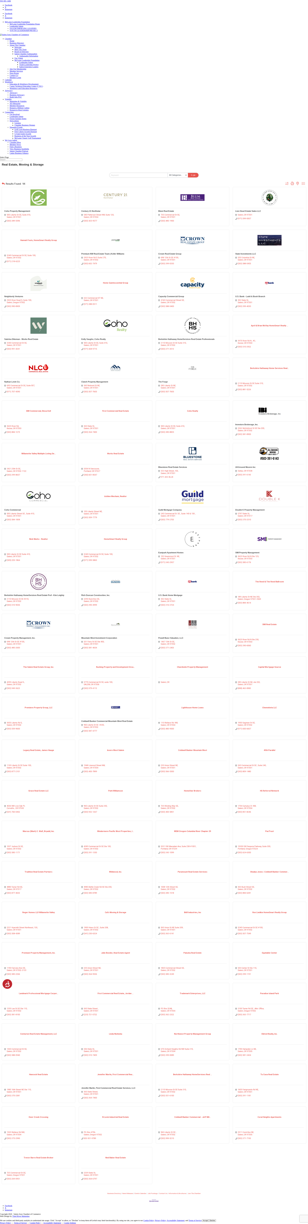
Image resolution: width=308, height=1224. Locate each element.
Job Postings (152, 1193)
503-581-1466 (5, 1)
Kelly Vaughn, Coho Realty (93, 339)
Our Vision (18, 58)
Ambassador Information (28, 56)
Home (12, 41)
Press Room (14, 73)
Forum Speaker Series (18, 119)
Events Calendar (140, 1193)
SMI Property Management (247, 553)
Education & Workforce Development (24, 84)
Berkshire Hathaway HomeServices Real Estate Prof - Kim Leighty (34, 595)
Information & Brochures (177, 1193)
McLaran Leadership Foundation (17, 22)
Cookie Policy (148, 1220)
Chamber (8, 39)
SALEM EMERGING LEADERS (23, 28)
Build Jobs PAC (16, 97)
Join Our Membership (18, 69)
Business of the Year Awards (25, 136)
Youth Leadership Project (28, 65)
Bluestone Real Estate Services (172, 467)
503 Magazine (15, 104)
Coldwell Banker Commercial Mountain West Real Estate (107, 721)
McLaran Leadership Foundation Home (25, 24)
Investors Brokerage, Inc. (246, 425)
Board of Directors (21, 52)
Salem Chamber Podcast (19, 151)
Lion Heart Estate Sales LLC (248, 211)
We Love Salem (11, 140)
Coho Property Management (17, 211)
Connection (9, 112)
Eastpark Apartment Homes (170, 553)
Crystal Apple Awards (22, 134)
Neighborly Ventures (13, 296)
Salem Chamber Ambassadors (25, 54)
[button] (3, 184)
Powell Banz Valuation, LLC (170, 638)
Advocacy (9, 91)
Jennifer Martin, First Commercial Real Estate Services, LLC (108, 1088)
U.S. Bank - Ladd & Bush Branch (250, 296)
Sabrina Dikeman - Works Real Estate (21, 339)
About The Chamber (17, 45)
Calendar (8, 80)
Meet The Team (20, 49)
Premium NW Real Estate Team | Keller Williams (102, 254)
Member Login (15, 78)
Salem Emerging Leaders (28, 67)
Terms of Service (195, 1220)
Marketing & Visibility (18, 101)
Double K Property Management (250, 510)
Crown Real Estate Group (169, 254)
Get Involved (15, 114)
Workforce (9, 82)
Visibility (8, 99)
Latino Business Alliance (19, 153)
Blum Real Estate (166, 211)
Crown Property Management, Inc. (19, 638)
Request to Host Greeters (19, 110)
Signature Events (16, 127)
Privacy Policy (160, 1220)
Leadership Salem (16, 26)
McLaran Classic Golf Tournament (27, 138)
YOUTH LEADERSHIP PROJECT (24, 31)
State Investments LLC (245, 254)
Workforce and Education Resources (23, 88)
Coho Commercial (12, 510)
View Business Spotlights (19, 149)
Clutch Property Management (94, 382)
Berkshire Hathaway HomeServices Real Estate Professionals (186, 339)
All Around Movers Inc (245, 467)
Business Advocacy (17, 95)
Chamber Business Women (24, 125)
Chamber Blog (15, 142)
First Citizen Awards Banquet (25, 132)
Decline (212, 1220)
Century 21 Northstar (90, 211)
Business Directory (17, 43)
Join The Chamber (194, 1193)
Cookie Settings (70, 1223)
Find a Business (16, 147)
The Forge (163, 382)
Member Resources (17, 106)
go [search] (194, 175)
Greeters (17, 123)
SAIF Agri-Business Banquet (25, 129)
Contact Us (14, 75)
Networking (14, 121)
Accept (205, 1220)
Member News (15, 145)
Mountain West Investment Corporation (99, 638)
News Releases (127, 1193)
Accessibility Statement (175, 1220)
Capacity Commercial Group (171, 296)
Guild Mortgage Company (170, 510)
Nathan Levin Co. (12, 382)
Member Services (16, 71)
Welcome (18, 47)
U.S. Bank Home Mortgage (170, 595)
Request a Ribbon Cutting (19, 108)
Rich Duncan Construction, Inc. (95, 595)
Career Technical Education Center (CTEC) (26, 86)
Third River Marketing (20, 1216)
